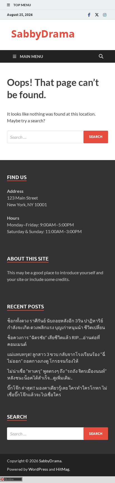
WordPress (38, 469)
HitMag (62, 469)
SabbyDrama (43, 34)
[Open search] (101, 56)
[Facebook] (89, 15)
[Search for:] (57, 137)
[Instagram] (104, 15)
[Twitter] (97, 15)
